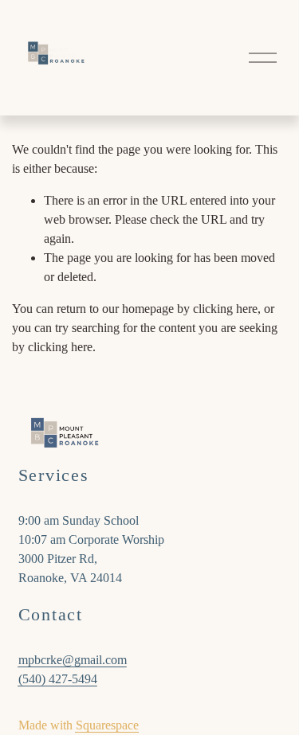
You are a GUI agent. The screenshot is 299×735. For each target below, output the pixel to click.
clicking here (225, 308)
